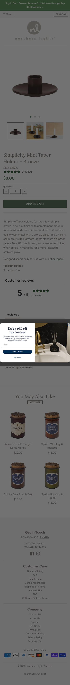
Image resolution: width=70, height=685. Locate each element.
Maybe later (17, 357)
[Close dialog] (68, 325)
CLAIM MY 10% (17, 352)
